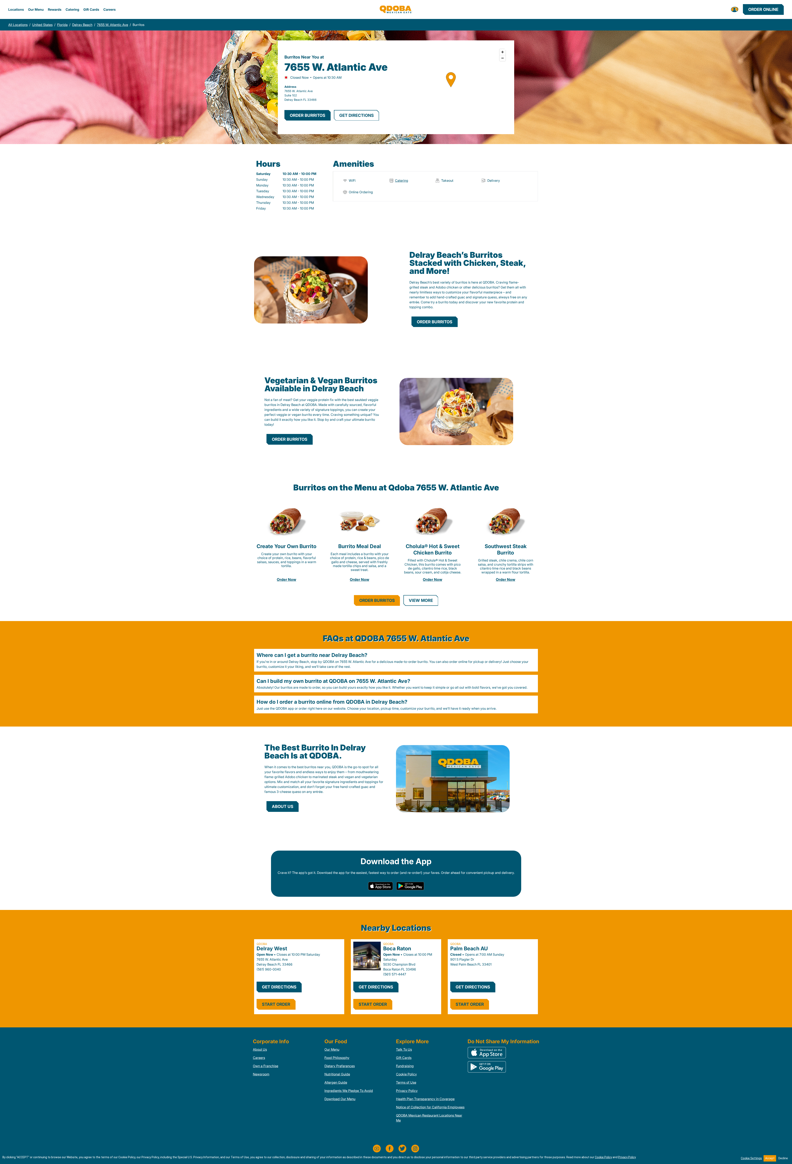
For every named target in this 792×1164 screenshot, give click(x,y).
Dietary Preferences (339, 1066)
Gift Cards (91, 9)
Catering (72, 9)
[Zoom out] (503, 58)
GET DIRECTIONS (356, 115)
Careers (109, 9)
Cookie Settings (751, 1158)
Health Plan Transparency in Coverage (425, 1099)
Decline (783, 1158)
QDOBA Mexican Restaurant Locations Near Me (429, 1117)
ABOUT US (282, 806)
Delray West (272, 948)
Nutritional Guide (337, 1074)
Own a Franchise (265, 1066)
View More (421, 600)
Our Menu (36, 9)
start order (276, 1004)
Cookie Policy (406, 1074)
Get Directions (279, 987)
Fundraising (405, 1066)
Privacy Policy (407, 1091)
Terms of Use (406, 1082)
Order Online (763, 9)
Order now (286, 579)
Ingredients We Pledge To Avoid (348, 1091)
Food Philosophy (336, 1058)
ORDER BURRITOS (307, 115)
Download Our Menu (339, 1099)
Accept (769, 1158)
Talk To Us (404, 1049)
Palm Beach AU (469, 948)
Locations (16, 9)
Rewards (54, 9)
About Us (260, 1049)
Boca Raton (397, 948)
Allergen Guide (335, 1082)
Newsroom (261, 1074)
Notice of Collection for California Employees (430, 1107)
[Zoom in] (503, 52)
